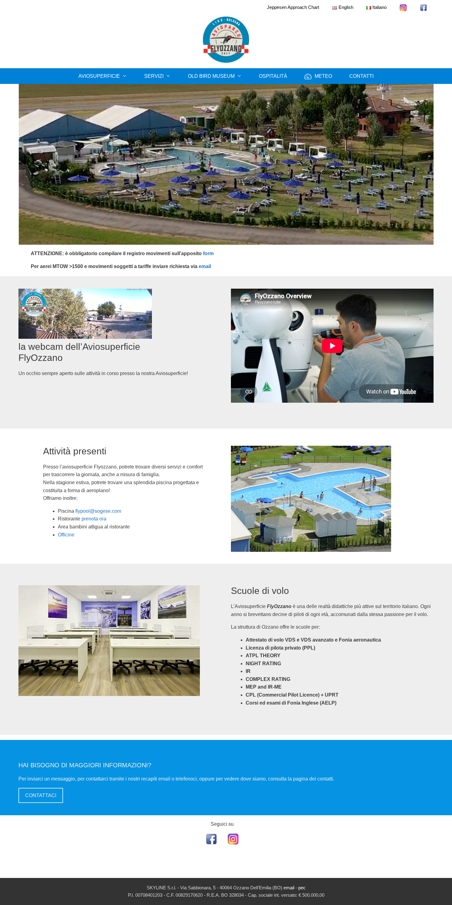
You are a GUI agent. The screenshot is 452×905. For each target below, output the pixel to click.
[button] (9, 164)
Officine (66, 534)
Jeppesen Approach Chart (293, 7)
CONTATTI (361, 76)
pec (302, 887)
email (205, 266)
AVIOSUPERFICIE (99, 76)
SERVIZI (154, 76)
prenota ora (93, 518)
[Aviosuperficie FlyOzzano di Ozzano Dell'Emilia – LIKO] (226, 39)
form (208, 253)
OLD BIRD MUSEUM (211, 76)
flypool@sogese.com (98, 511)
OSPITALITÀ (273, 76)
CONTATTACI (40, 795)
